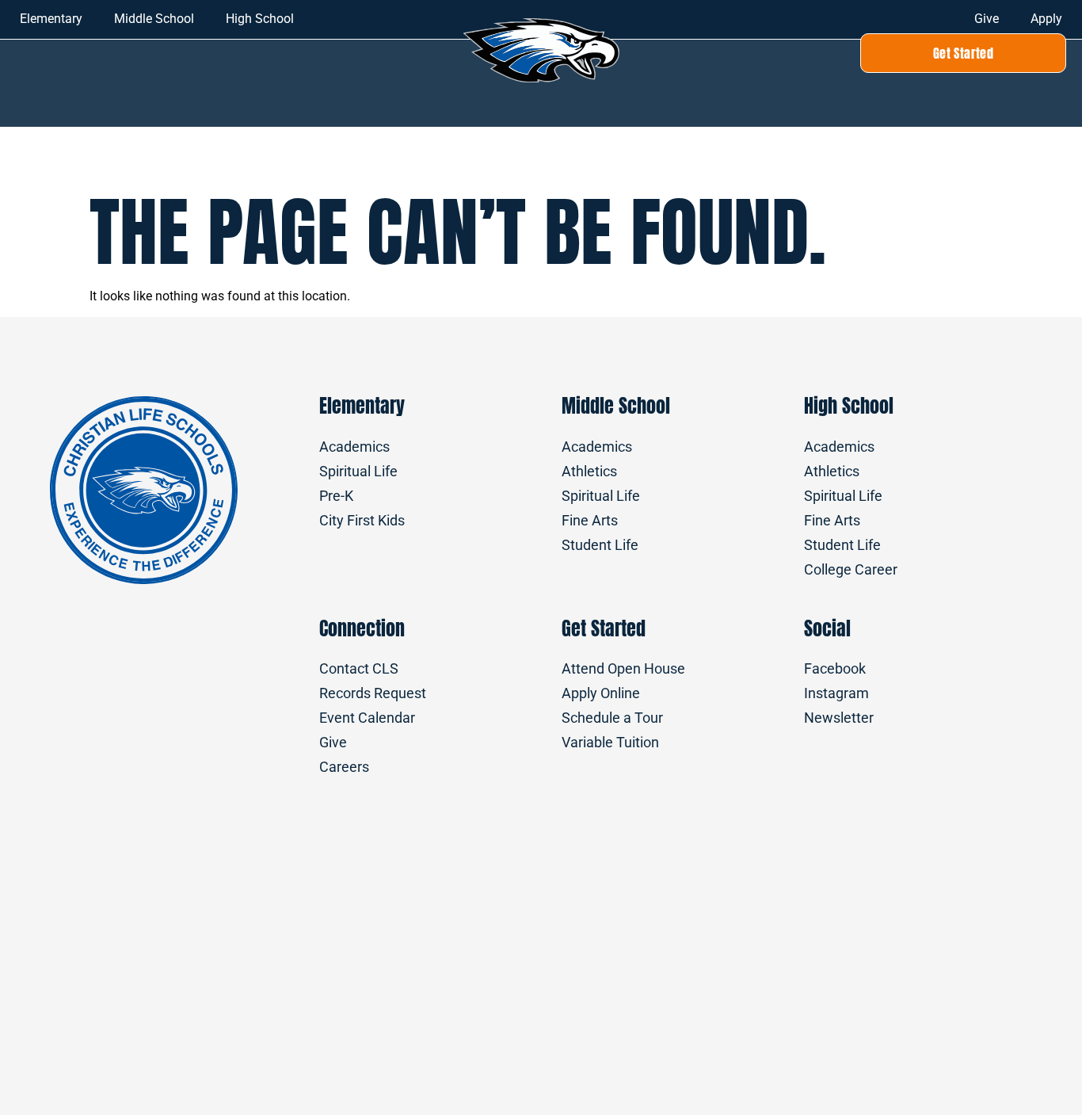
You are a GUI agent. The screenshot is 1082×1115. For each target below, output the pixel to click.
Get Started (604, 628)
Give (986, 18)
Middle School (154, 18)
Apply (1046, 18)
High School (260, 18)
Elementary (51, 18)
